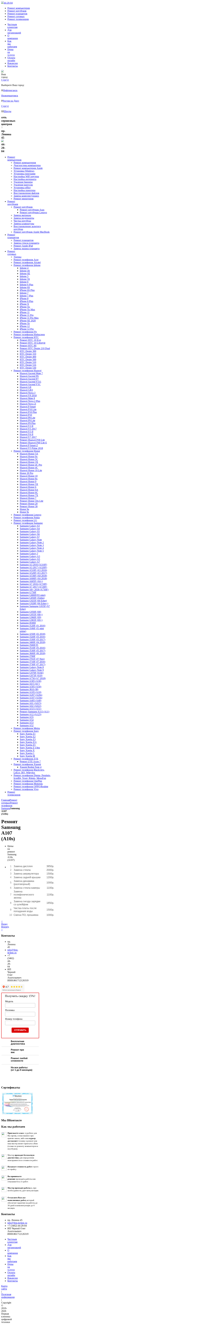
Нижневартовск (9, 95)
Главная (5, 800)
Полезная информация (8, 1295)
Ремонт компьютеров (18, 8)
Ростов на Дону (11, 101)
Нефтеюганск (10, 90)
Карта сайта (4, 1287)
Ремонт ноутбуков (16, 11)
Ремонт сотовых (16, 16)
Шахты (7, 111)
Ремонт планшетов (17, 13)
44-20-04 (8, 3)
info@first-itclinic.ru (12, 951)
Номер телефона (13, 1019)
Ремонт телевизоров (18, 19)
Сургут (5, 106)
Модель (9, 1001)
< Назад (4, 922)
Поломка (10, 1010)
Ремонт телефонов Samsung (9, 805)
